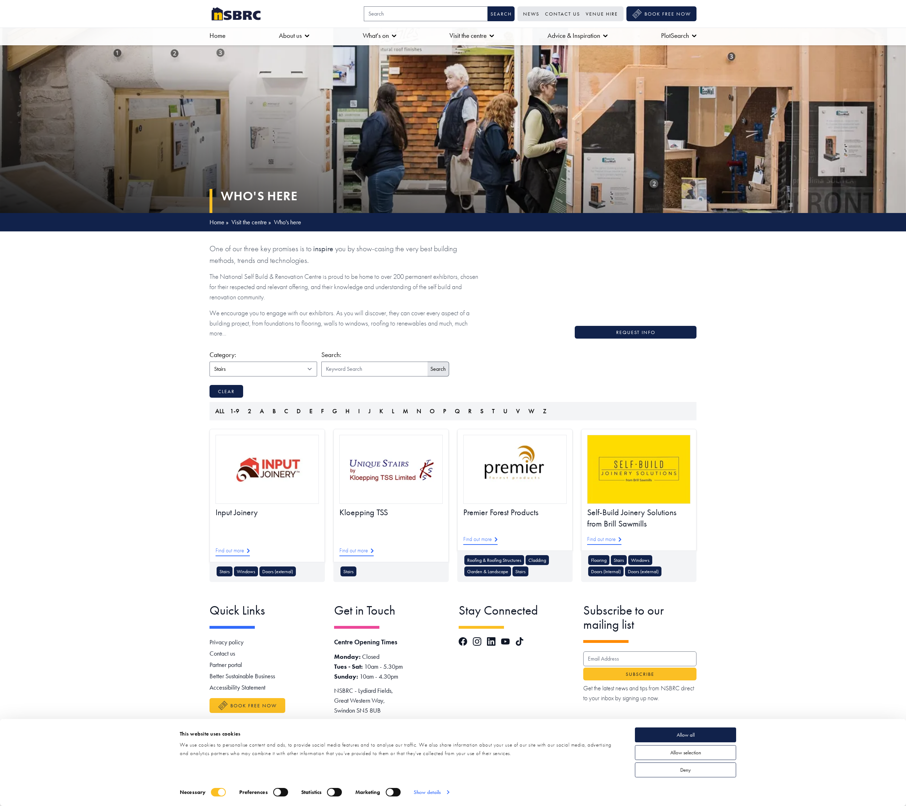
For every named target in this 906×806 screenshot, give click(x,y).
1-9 (234, 411)
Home (217, 35)
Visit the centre (468, 35)
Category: (262, 354)
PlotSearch (675, 35)
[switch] (280, 792)
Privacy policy (226, 642)
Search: (331, 354)
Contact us (562, 14)
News (531, 14)
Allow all (686, 734)
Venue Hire (602, 14)
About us (290, 35)
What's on (376, 35)
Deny (685, 769)
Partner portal (226, 665)
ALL (219, 411)
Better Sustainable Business (242, 676)
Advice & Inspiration (573, 35)
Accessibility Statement (237, 687)
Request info (635, 332)
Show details (427, 792)
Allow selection (685, 752)
